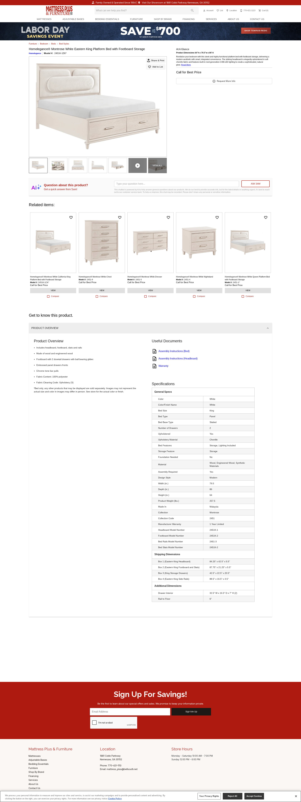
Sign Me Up (191, 711)
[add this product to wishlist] (71, 217)
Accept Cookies (254, 796)
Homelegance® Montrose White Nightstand (194, 277)
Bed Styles (64, 44)
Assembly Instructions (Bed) (174, 351)
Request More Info (226, 81)
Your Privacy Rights (209, 796)
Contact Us (257, 19)
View (53, 290)
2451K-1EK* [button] (60, 53)
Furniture (136, 19)
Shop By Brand (163, 19)
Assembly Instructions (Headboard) (178, 358)
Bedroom (44, 44)
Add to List (157, 66)
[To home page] (59, 10)
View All (157, 165)
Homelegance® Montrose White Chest (95, 277)
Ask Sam (255, 183)
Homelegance (35, 53)
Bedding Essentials (107, 19)
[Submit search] (192, 10)
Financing (189, 19)
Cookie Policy (115, 798)
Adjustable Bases (73, 19)
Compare (55, 296)
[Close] (296, 796)
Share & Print (157, 60)
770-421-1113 (114, 765)
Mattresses (44, 19)
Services (211, 19)
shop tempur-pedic (255, 31)
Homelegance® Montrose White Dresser (144, 277)
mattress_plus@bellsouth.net (122, 769)
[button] (204, 10)
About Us (233, 19)
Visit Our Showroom (175, 2)
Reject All (232, 796)
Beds (53, 44)
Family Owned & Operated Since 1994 (116, 2)
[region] (150, 796)
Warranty (163, 366)
